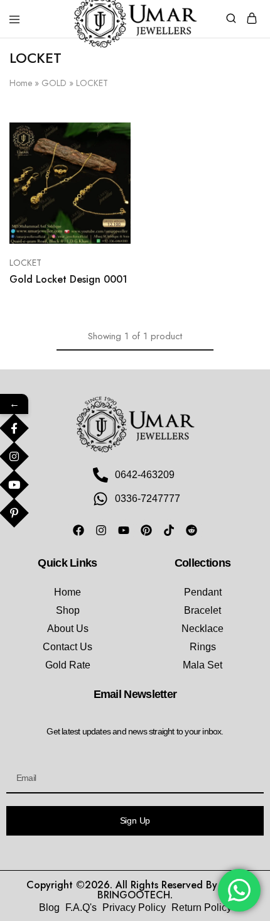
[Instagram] (101, 530)
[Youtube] (123, 530)
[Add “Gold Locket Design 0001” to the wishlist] (107, 184)
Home (20, 83)
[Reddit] (191, 530)
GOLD (54, 83)
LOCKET (25, 262)
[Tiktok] (169, 530)
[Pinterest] (146, 530)
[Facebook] (78, 530)
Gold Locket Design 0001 (68, 279)
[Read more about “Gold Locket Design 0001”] (107, 137)
